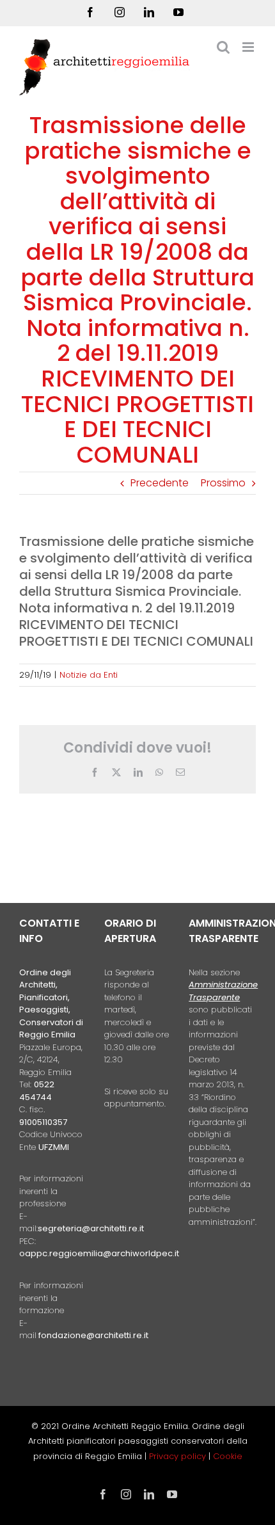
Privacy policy (178, 1456)
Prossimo (223, 482)
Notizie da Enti (88, 675)
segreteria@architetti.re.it (91, 1228)
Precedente (159, 482)
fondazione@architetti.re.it (93, 1335)
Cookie (227, 1456)
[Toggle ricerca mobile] (223, 47)
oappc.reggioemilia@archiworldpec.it (99, 1253)
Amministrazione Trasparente (223, 990)
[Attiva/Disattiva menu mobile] (249, 47)
